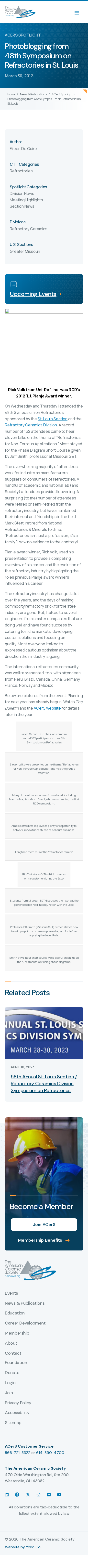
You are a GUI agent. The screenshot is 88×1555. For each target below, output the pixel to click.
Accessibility (17, 1412)
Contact (13, 1353)
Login (10, 1382)
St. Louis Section (52, 418)
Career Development (25, 1323)
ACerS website (47, 708)
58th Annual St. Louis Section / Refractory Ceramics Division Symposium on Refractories (44, 1083)
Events (11, 1293)
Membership (17, 1333)
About (11, 1343)
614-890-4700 (50, 1452)
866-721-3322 (17, 1452)
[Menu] (79, 12)
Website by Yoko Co (23, 1547)
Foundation (16, 1362)
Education (15, 1313)
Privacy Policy (18, 1403)
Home (11, 94)
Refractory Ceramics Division (31, 425)
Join (9, 1392)
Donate (12, 1372)
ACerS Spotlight (62, 94)
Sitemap (13, 1422)
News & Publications (33, 94)
